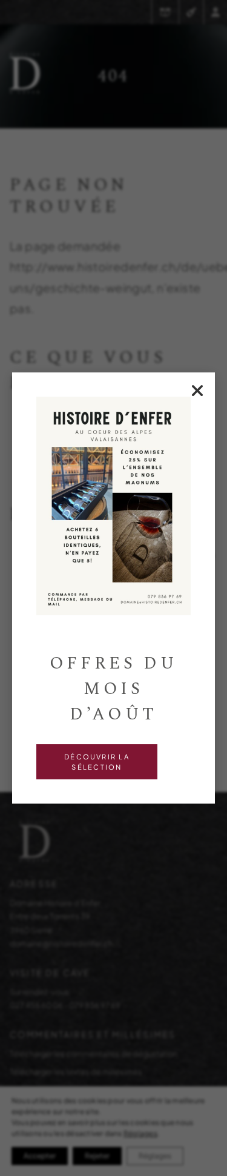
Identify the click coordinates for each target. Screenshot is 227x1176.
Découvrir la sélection (97, 761)
